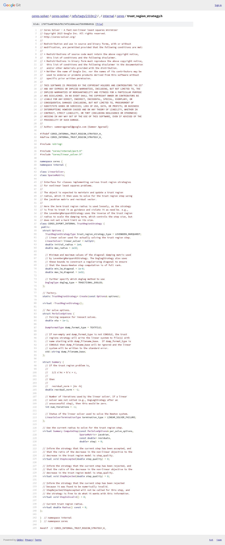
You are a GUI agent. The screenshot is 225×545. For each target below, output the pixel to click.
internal (108, 16)
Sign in (218, 5)
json (219, 539)
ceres (120, 16)
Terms (38, 539)
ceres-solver (40, 16)
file (99, 24)
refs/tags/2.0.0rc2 (84, 16)
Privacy (29, 539)
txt (211, 539)
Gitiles (20, 539)
